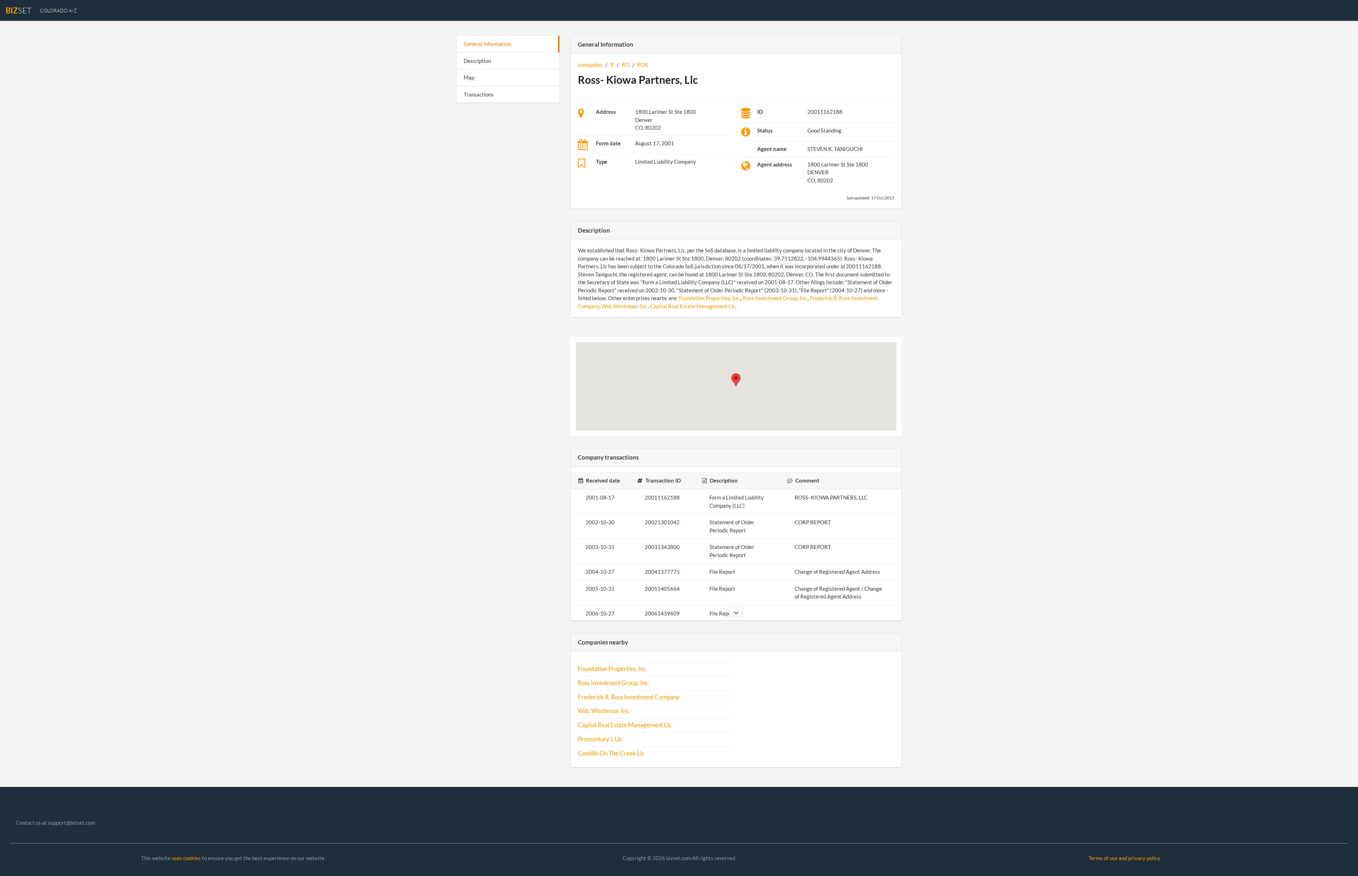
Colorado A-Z (58, 10)
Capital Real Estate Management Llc (692, 306)
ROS (642, 65)
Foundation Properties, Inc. (710, 298)
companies (590, 65)
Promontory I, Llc (600, 739)
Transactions (479, 94)
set (18, 10)
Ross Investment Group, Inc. (775, 298)
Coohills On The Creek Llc (611, 753)
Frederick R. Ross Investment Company (629, 697)
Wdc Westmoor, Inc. (625, 306)
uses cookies (186, 858)
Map (469, 77)
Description (477, 61)
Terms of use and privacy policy (1124, 858)
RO (625, 65)
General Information (487, 44)
